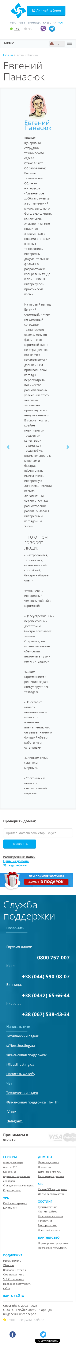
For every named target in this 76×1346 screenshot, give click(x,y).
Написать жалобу (20, 1074)
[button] (8, 447)
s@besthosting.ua (20, 1045)
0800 (13, 22)
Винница (34, 22)
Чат (61, 22)
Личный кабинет (49, 10)
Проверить (20, 844)
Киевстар (49, 22)
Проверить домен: (19, 821)
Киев (22, 22)
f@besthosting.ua (20, 1064)
